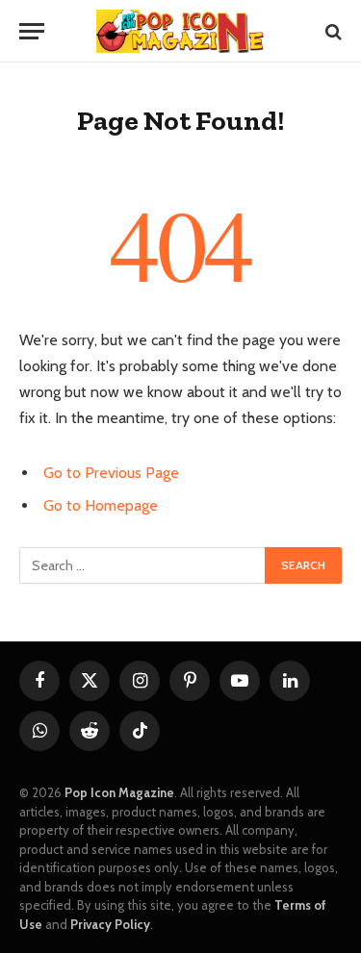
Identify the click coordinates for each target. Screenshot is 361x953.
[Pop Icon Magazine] (180, 31)
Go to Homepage (100, 505)
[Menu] (31, 31)
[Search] (332, 31)
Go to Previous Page (111, 473)
